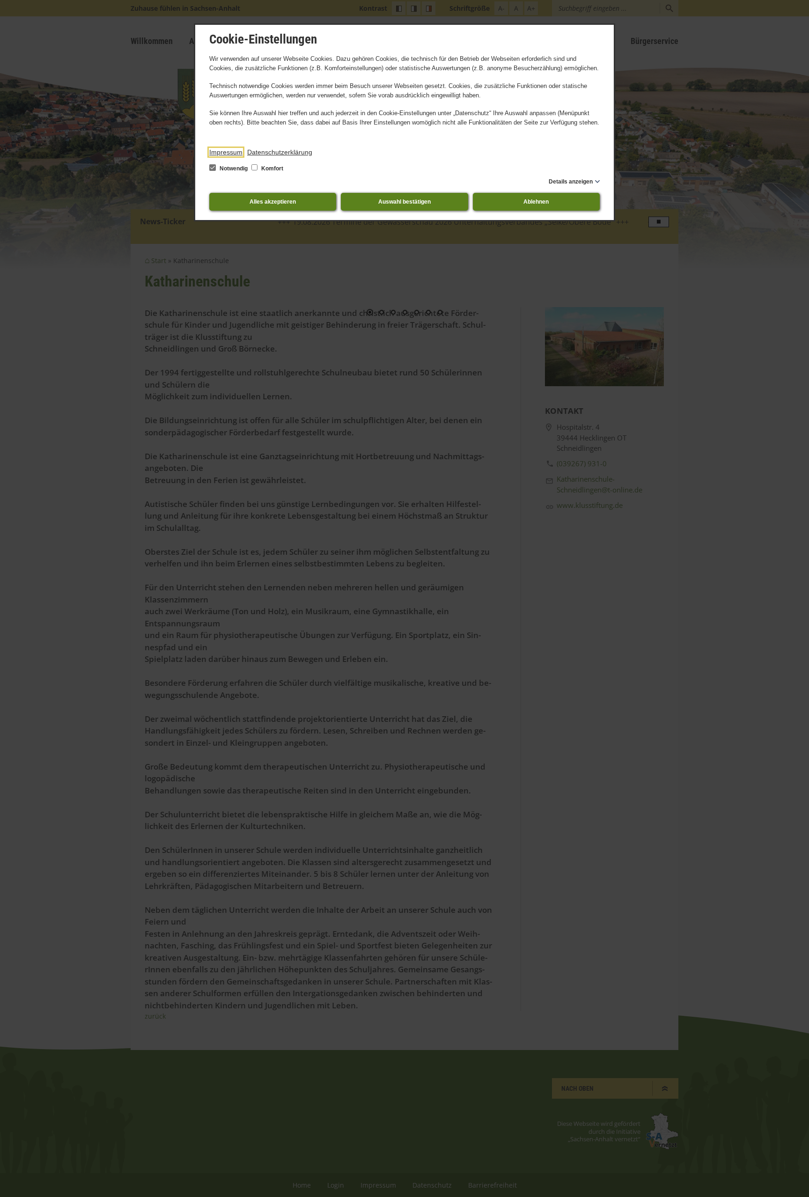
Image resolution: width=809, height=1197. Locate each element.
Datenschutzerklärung (279, 152)
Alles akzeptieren (273, 201)
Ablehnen (536, 201)
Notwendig (233, 168)
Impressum (226, 152)
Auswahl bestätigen (404, 201)
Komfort (271, 168)
